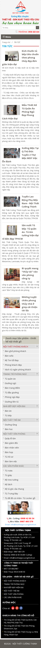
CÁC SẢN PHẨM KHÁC (13, 465)
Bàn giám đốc (11, 443)
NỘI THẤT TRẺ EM (12, 420)
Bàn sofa (9, 355)
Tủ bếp (8, 415)
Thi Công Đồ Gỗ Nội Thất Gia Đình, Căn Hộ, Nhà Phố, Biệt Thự (20, 621)
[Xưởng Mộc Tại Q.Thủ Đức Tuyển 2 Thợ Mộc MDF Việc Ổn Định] (12, 152)
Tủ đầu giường (12, 392)
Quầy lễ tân (10, 438)
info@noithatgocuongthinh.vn (22, 558)
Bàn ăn (8, 410)
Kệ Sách (8, 484)
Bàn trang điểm (12, 387)
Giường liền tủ (11, 401)
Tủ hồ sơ (9, 456)
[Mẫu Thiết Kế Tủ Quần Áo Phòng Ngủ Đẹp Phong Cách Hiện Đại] (12, 109)
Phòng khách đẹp (13, 364)
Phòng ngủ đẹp (12, 397)
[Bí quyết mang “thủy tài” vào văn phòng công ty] (12, 274)
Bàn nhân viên (12, 447)
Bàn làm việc (11, 461)
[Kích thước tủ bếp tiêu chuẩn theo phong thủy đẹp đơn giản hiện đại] (12, 55)
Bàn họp (9, 452)
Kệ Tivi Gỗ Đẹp (12, 360)
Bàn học (9, 429)
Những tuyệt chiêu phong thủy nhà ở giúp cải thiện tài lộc (29, 303)
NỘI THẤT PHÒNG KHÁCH (15, 346)
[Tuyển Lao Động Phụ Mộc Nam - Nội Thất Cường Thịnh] (12, 201)
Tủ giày (8, 475)
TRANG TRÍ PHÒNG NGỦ (15, 374)
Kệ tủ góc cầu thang (14, 488)
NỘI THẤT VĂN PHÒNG (14, 433)
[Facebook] (21, 608)
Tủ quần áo (10, 378)
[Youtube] (12, 608)
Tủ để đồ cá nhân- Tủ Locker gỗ (20, 498)
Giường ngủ (10, 383)
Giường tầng (11, 424)
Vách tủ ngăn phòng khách (18, 369)
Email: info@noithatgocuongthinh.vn (20, 524)
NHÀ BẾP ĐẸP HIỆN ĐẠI (14, 406)
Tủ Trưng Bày (11, 493)
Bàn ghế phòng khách (15, 351)
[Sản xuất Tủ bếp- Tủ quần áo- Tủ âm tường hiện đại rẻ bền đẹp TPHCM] (12, 230)
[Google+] (17, 608)
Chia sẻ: (6, 608)
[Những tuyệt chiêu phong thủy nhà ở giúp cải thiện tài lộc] (12, 302)
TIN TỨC (17, 42)
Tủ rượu (8, 470)
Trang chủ (6, 42)
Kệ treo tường (11, 479)
